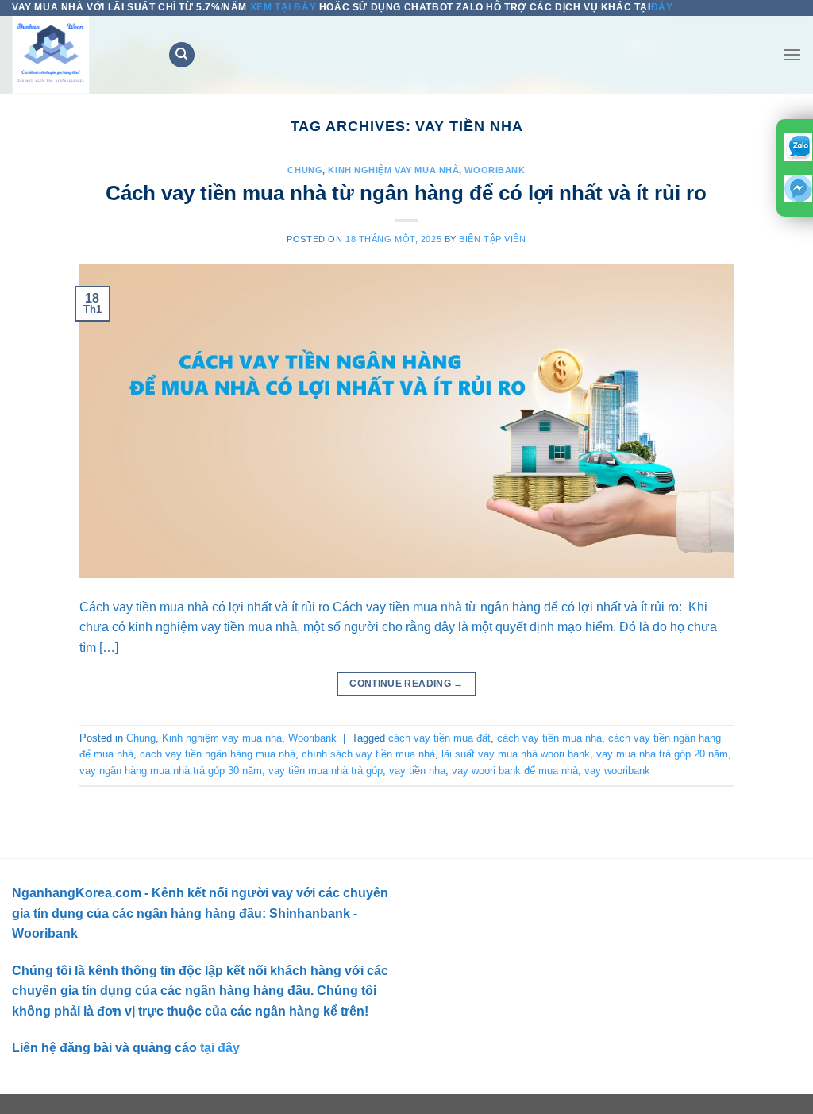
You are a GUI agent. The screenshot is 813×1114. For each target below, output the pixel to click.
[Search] (182, 55)
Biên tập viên (492, 239)
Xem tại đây (283, 7)
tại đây (218, 1047)
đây (662, 7)
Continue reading (406, 683)
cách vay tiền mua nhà (549, 738)
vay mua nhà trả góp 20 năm (662, 754)
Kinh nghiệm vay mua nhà (393, 170)
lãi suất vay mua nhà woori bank (515, 754)
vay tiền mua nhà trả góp (325, 771)
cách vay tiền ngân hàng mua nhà (217, 754)
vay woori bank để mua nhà (515, 771)
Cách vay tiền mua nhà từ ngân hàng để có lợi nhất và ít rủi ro (406, 193)
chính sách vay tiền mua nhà (368, 754)
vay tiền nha (417, 771)
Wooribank (494, 170)
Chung (304, 170)
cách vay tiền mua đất (439, 738)
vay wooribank (617, 771)
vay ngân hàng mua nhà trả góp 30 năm (170, 771)
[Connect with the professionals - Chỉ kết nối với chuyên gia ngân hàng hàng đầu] (78, 55)
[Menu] (791, 54)
